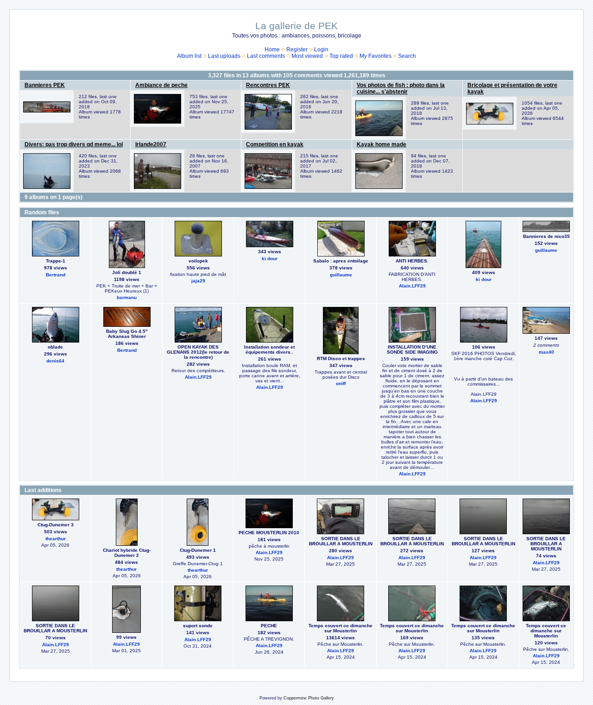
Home (272, 49)
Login (321, 49)
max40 (546, 352)
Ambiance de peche (161, 85)
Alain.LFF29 (412, 285)
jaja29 (198, 280)
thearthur (55, 538)
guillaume (341, 274)
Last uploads (224, 56)
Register (297, 49)
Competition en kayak (274, 144)
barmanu (127, 297)
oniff (341, 383)
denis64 (55, 360)
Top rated (341, 56)
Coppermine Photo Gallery (309, 698)
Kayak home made (381, 144)
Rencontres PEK (268, 85)
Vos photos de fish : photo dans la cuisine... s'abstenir (401, 88)
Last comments (266, 56)
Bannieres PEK (45, 85)
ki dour (270, 258)
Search (407, 56)
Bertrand (55, 274)
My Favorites (375, 56)
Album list (189, 56)
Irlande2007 (150, 144)
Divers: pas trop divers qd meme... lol (74, 144)
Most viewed (307, 56)
